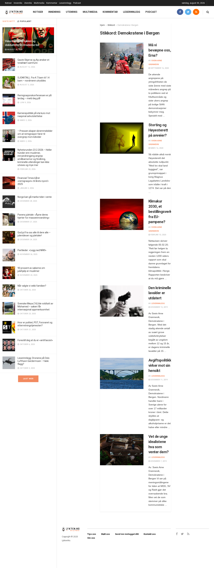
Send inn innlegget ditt (127, 534)
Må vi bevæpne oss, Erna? (159, 50)
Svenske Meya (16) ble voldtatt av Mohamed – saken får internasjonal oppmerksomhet (35, 306)
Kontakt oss (150, 534)
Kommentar (51, 3)
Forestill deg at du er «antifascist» (35, 340)
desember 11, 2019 (159, 380)
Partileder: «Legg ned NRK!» (32, 250)
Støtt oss (105, 534)
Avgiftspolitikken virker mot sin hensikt (162, 365)
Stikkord (111, 25)
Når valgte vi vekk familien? (32, 285)
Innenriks (18, 3)
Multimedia (39, 3)
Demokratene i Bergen (128, 25)
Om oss (91, 538)
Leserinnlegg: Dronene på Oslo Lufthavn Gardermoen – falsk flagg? (33, 361)
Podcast (77, 3)
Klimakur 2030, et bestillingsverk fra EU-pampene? (160, 211)
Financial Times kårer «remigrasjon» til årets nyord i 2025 (33, 181)
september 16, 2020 (159, 68)
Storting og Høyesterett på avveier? (158, 130)
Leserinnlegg (65, 3)
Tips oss (91, 534)
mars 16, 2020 (156, 148)
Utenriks (28, 3)
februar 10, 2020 (158, 235)
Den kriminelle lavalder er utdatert (159, 293)
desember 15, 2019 (159, 307)
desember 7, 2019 (158, 461)
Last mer (28, 379)
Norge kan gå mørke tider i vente (35, 197)
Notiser (8, 3)
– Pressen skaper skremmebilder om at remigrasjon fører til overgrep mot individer (35, 134)
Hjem (102, 25)
